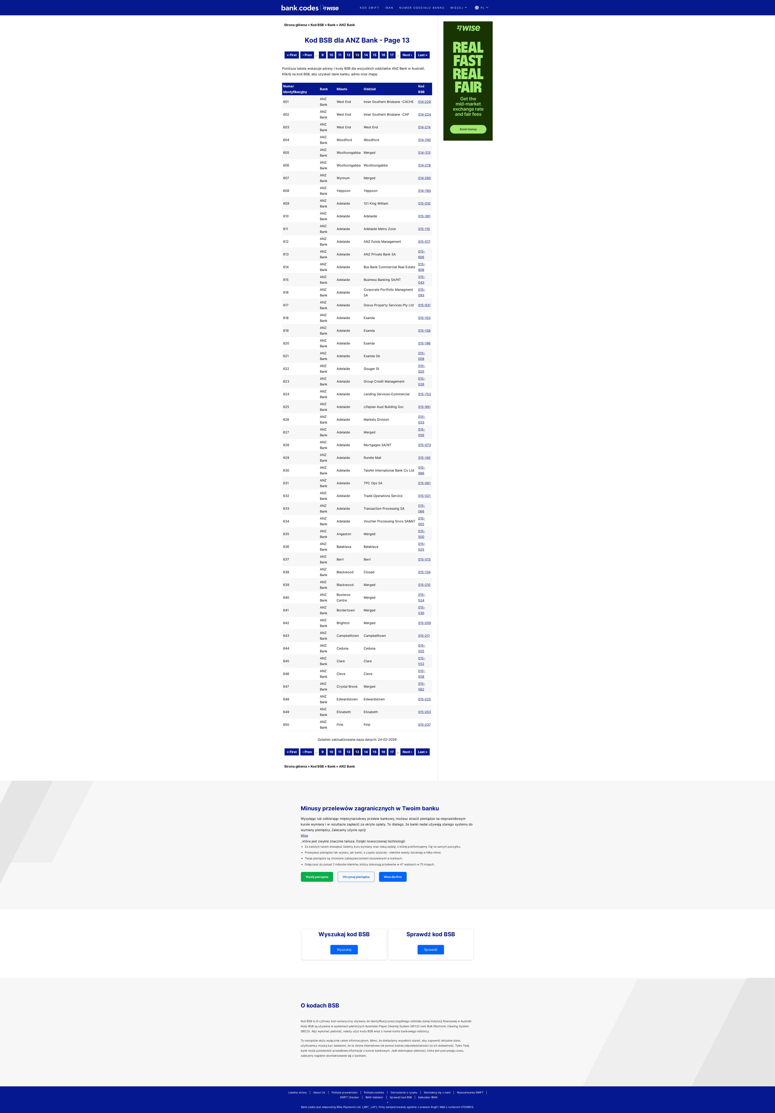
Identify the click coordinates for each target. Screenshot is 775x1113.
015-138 (424, 330)
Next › (407, 55)
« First (292, 55)
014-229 (424, 102)
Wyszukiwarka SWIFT (470, 1092)
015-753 (424, 394)
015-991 (424, 407)
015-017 (424, 242)
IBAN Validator (374, 1097)
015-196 (424, 343)
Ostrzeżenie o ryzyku (404, 1092)
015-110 (424, 229)
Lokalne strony (297, 1092)
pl (483, 7)
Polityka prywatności (344, 1092)
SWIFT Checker (349, 1097)
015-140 (424, 458)
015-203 (424, 712)
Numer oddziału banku (422, 7)
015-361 (424, 216)
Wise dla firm (393, 877)
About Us (319, 1092)
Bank (331, 25)
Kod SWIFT (369, 7)
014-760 (424, 191)
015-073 (424, 445)
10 (331, 55)
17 (392, 55)
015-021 (424, 496)
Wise (304, 836)
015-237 (424, 725)
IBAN (389, 7)
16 (383, 55)
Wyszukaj (344, 950)
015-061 (424, 483)
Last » (422, 55)
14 (366, 55)
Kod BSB (317, 25)
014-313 (424, 153)
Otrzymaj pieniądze (356, 877)
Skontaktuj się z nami (437, 1092)
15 (374, 55)
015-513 (424, 559)
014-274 (424, 127)
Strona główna (295, 25)
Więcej (457, 7)
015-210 (424, 585)
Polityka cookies (374, 1092)
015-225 (424, 699)
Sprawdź (431, 950)
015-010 (424, 203)
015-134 (424, 572)
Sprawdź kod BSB (401, 1097)
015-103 (424, 318)
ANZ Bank (347, 25)
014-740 (424, 140)
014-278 (424, 165)
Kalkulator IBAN (427, 1097)
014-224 (424, 114)
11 (339, 55)
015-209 (424, 623)
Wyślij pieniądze (317, 877)
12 (348, 55)
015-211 (424, 636)
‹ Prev (307, 55)
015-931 (424, 305)
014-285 (424, 178)
